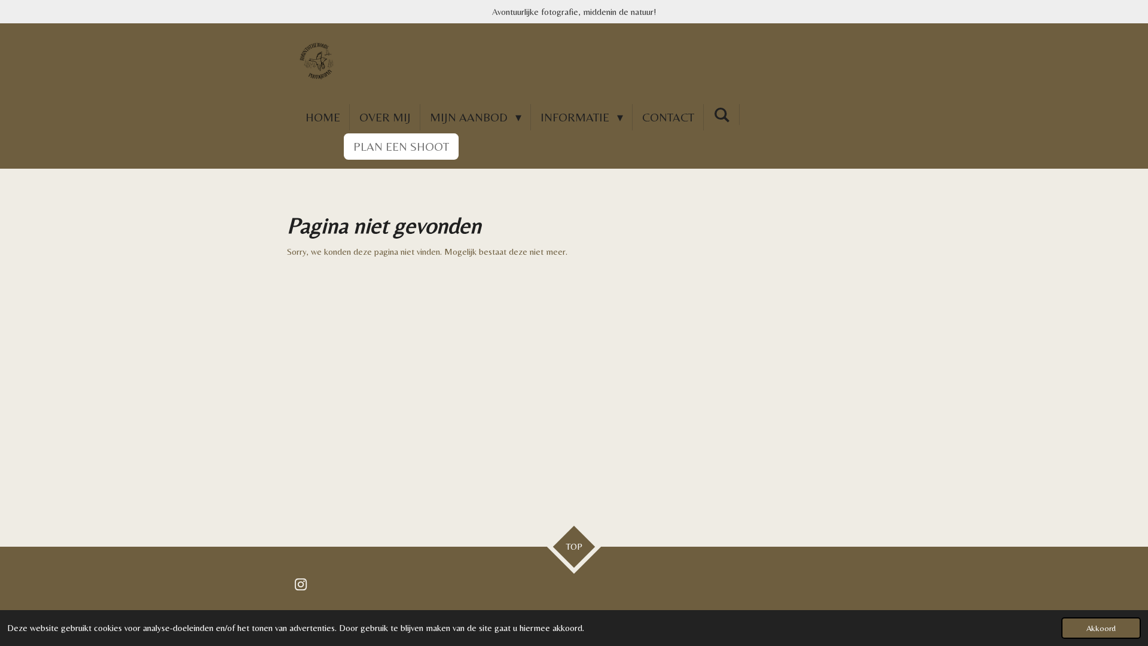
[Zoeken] (722, 114)
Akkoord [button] (1101, 628)
